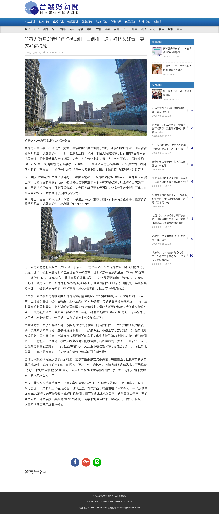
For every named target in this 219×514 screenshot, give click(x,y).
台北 (27, 29)
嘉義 (107, 29)
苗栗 (63, 29)
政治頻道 (30, 21)
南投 (90, 29)
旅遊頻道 (87, 21)
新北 (36, 29)
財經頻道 (144, 21)
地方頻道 (101, 21)
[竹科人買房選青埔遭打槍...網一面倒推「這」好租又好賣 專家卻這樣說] (75, 462)
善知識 (157, 21)
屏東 (134, 29)
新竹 (54, 29)
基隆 (143, 29)
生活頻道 (58, 21)
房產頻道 (130, 21)
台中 (72, 29)
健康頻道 (72, 21)
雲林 (98, 29)
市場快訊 (115, 21)
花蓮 (161, 29)
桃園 (45, 29)
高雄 (125, 29)
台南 (116, 29)
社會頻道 (44, 21)
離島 (179, 29)
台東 (170, 29)
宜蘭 (152, 29)
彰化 (81, 29)
